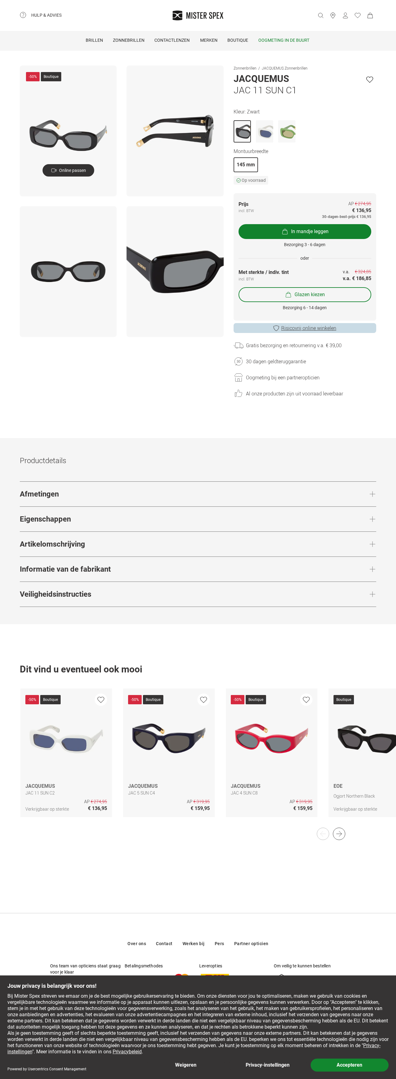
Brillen (94, 40)
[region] (198, 759)
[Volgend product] (339, 834)
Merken (208, 40)
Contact (164, 943)
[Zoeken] (320, 15)
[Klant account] (345, 15)
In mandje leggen (310, 231)
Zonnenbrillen (245, 68)
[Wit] (264, 131)
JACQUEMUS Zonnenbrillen (285, 68)
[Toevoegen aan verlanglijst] (370, 79)
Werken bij (194, 943)
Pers (219, 943)
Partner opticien (251, 943)
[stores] (333, 15)
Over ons (136, 943)
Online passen (72, 170)
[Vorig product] (323, 834)
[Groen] (286, 131)
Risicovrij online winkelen (308, 328)
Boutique (237, 40)
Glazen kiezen (310, 294)
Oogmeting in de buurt (283, 40)
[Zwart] (242, 131)
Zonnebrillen (128, 40)
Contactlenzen (172, 40)
